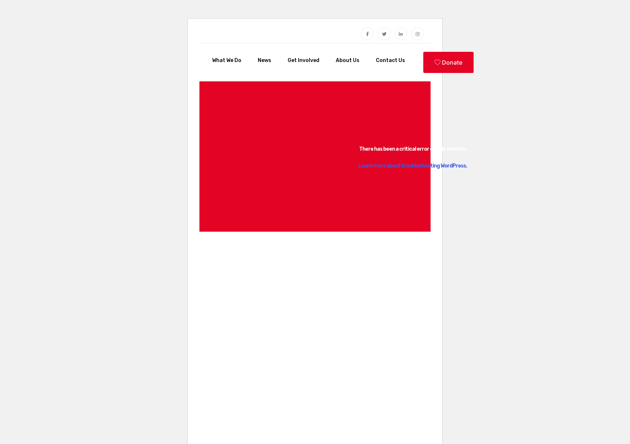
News (264, 60)
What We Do (226, 60)
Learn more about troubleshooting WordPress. (412, 166)
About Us (347, 60)
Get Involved (303, 60)
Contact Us (390, 60)
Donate (451, 62)
